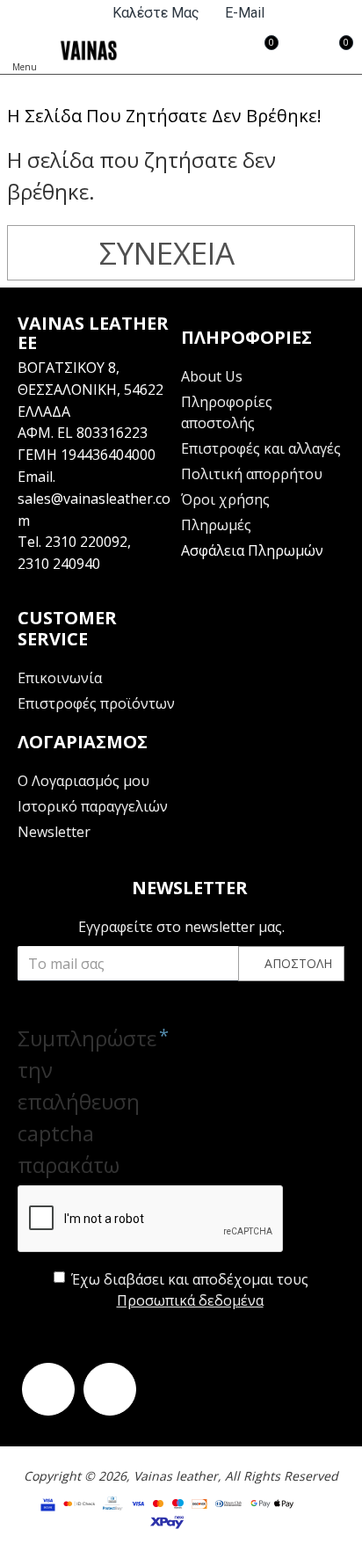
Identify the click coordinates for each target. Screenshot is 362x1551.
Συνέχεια (167, 252)
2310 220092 (86, 541)
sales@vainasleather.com (94, 509)
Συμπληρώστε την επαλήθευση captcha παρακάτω (83, 1101)
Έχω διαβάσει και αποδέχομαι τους (189, 1290)
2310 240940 (59, 563)
